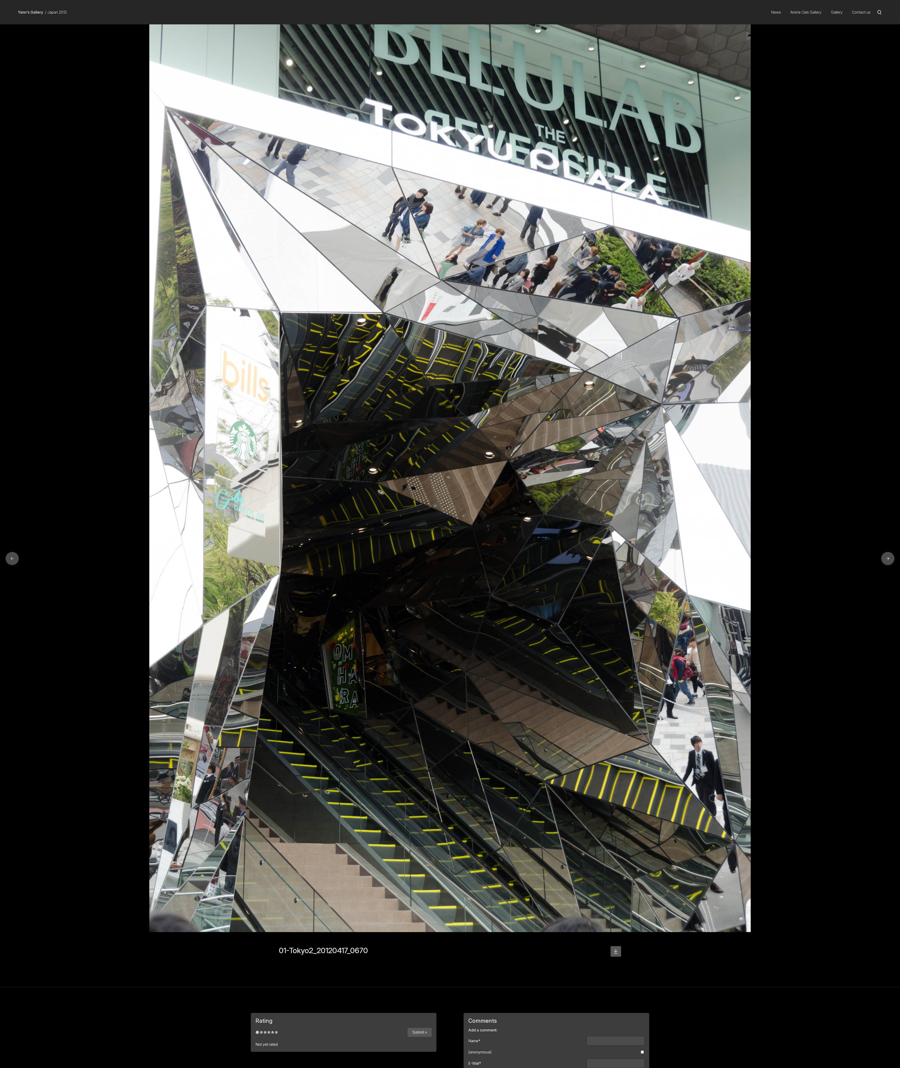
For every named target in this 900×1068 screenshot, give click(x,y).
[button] (12, 558)
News (776, 12)
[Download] (616, 951)
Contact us (861, 12)
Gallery (837, 12)
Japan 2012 (57, 12)
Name (474, 1040)
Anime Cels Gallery (805, 12)
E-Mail (474, 1063)
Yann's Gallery (30, 12)
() (480, 1052)
